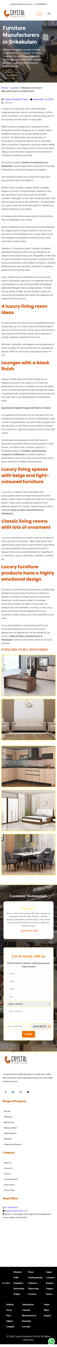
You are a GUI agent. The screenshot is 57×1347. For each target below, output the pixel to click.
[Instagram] (20, 1092)
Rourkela (26, 1321)
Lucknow (50, 1277)
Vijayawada (33, 1288)
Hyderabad (19, 1288)
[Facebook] (5, 1092)
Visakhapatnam (35, 1277)
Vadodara (32, 1283)
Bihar (46, 1310)
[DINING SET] (28, 854)
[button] (49, 14)
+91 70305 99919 (11, 1207)
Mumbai (18, 1272)
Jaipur (49, 1272)
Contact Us (12, 75)
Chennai (26, 1310)
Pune (8, 1315)
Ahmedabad (28, 1304)
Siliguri (9, 1321)
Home (4, 87)
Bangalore (18, 1283)
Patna (46, 1304)
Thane (31, 1272)
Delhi (16, 1277)
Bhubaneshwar (29, 1315)
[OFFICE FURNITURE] (28, 675)
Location (14, 87)
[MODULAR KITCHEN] (28, 766)
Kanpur (49, 1283)
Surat (8, 1310)
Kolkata (10, 1304)
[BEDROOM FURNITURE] (28, 810)
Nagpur (49, 1288)
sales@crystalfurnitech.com (16, 1211)
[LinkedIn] (13, 1092)
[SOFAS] (28, 719)
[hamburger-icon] (39, 14)
